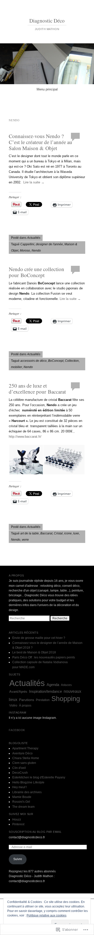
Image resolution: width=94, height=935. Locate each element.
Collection (72, 361)
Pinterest (18, 824)
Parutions (26, 700)
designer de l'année (49, 244)
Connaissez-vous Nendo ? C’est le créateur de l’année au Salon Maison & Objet (40, 142)
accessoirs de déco (33, 361)
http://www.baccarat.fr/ (25, 436)
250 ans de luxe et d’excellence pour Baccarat (37, 388)
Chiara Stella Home (25, 758)
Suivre (17, 859)
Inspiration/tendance (45, 691)
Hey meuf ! (19, 787)
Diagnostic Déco (47, 20)
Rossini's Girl (21, 801)
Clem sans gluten (24, 763)
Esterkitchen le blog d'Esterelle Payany (38, 777)
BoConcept (55, 361)
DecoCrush (20, 772)
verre (25, 539)
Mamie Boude (21, 797)
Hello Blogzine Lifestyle (28, 782)
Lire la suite (33, 182)
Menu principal (47, 89)
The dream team (23, 806)
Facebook (17, 730)
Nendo (36, 250)
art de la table (29, 533)
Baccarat (46, 533)
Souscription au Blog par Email (35, 831)
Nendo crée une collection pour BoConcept (36, 272)
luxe (76, 533)
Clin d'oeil (19, 768)
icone (68, 533)
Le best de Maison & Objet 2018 (34, 652)
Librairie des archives (27, 792)
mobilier (16, 367)
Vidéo (13, 705)
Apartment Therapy (25, 748)
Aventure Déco (22, 753)
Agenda (53, 684)
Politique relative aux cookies (46, 915)
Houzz (16, 819)
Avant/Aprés (18, 691)
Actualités (33, 238)
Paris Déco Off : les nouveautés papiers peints (43, 657)
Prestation (43, 700)
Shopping (65, 699)
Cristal (58, 533)
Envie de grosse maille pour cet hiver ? (38, 638)
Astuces (66, 685)
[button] (26, 459)
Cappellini (27, 244)
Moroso (25, 250)
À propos (25, 705)
